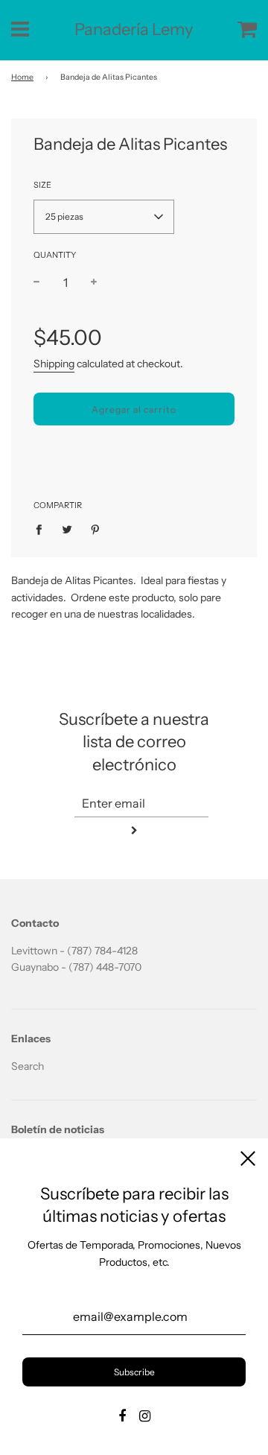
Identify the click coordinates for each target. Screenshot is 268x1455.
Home (22, 77)
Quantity (55, 255)
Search (27, 1066)
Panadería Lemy (134, 29)
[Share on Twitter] (67, 529)
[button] (104, 217)
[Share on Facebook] (43, 529)
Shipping (54, 363)
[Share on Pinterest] (96, 529)
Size (42, 185)
